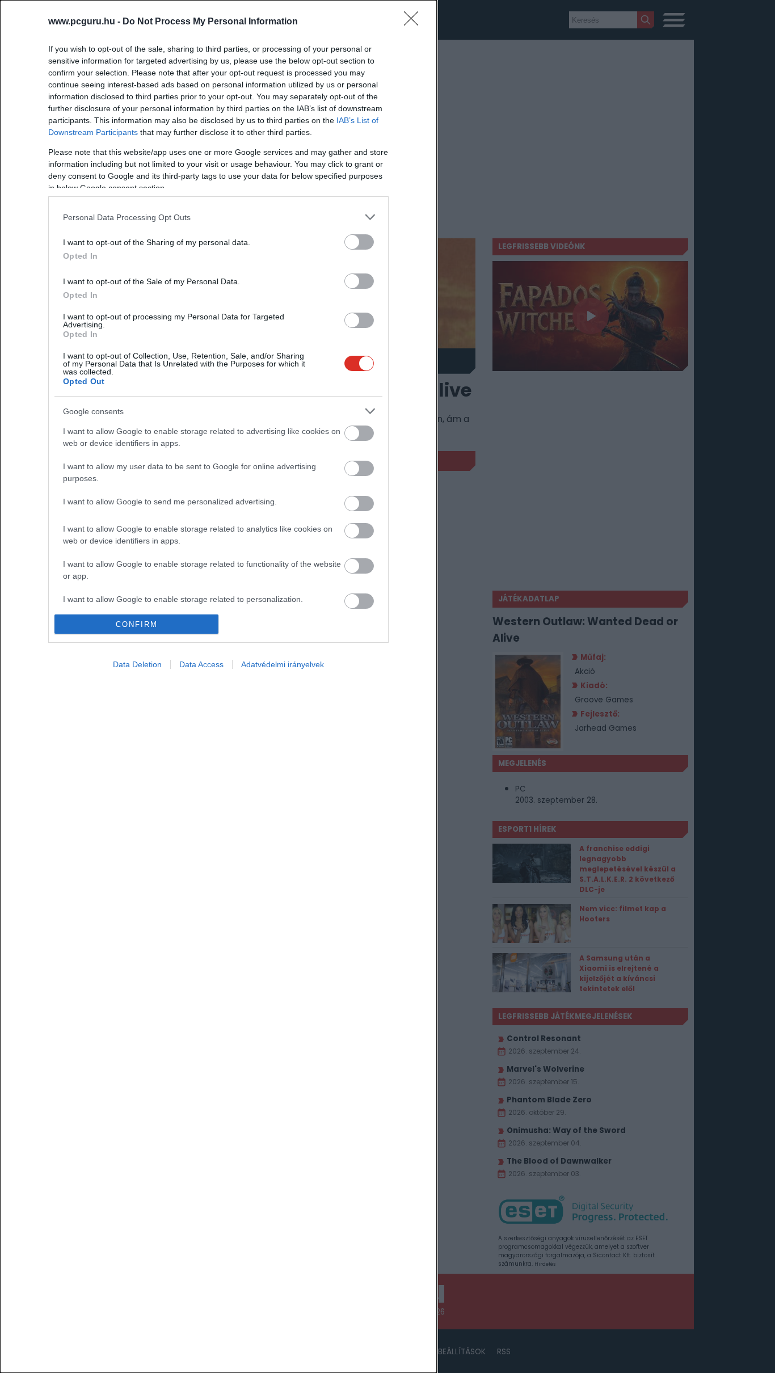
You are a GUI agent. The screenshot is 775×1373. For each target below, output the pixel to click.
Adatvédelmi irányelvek (282, 664)
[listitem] (218, 217)
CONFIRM (137, 624)
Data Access (201, 664)
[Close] (415, 22)
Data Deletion (137, 664)
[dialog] (218, 686)
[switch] (359, 242)
